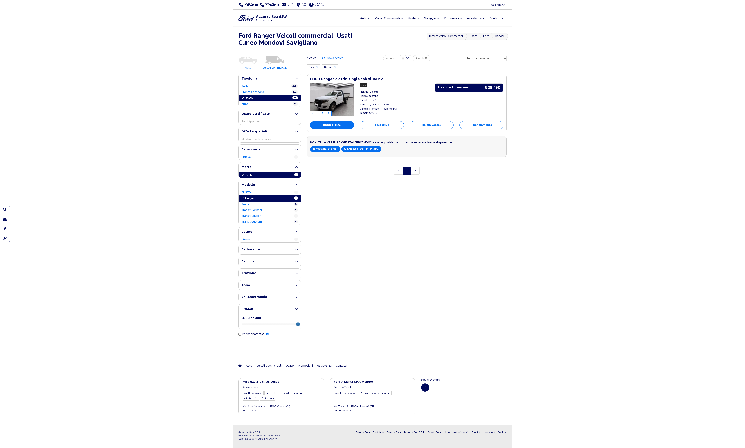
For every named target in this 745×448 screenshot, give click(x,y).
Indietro (394, 58)
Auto (249, 365)
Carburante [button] (251, 249)
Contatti (341, 365)
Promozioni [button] (451, 18)
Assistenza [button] (474, 18)
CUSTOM (269, 192)
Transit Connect (269, 210)
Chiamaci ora (362, 149)
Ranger (499, 36)
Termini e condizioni (483, 432)
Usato (271, 98)
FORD (271, 174)
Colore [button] (247, 231)
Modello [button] (248, 184)
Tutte (269, 86)
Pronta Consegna (269, 92)
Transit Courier (269, 216)
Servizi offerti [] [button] (252, 387)
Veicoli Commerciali (269, 365)
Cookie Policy (435, 432)
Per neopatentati (253, 334)
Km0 (269, 104)
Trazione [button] (249, 273)
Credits (502, 432)
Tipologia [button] (249, 78)
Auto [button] (363, 18)
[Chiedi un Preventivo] (5, 229)
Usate (473, 36)
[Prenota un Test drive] (5, 219)
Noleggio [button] (430, 18)
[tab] (270, 78)
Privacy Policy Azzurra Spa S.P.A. (406, 432)
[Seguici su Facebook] (425, 387)
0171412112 (251, 411)
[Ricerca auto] (5, 209)
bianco (269, 239)
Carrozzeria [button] (251, 149)
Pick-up (269, 157)
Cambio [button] (248, 261)
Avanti (420, 58)
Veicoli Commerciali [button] (387, 18)
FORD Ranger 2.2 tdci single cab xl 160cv (346, 79)
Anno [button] (246, 285)
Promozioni (305, 365)
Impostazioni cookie (457, 432)
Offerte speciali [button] (254, 131)
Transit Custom (269, 222)
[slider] (298, 324)
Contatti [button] (495, 18)
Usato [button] (412, 18)
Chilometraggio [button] (254, 297)
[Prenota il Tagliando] (5, 238)
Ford (486, 36)
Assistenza (324, 365)
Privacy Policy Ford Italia (370, 432)
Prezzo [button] (247, 308)
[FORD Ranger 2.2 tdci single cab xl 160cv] (332, 99)
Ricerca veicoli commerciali (446, 36)
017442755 (342, 411)
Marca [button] (246, 167)
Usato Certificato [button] (256, 113)
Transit (269, 204)
